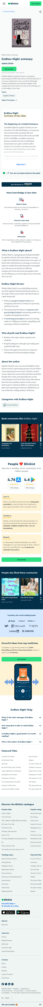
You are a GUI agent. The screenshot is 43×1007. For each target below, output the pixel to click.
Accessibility (6, 993)
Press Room (5, 978)
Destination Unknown (8, 778)
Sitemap (15, 989)
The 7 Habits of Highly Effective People (14, 820)
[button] (21, 718)
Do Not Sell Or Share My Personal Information (26, 993)
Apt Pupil (4, 764)
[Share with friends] (40, 12)
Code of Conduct (7, 974)
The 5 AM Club (6, 817)
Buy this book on (17, 184)
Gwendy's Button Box (9, 785)
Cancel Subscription (8, 951)
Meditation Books (7, 866)
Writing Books (6, 862)
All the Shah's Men (7, 760)
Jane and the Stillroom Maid (10, 789)
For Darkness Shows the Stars (11, 782)
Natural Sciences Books (9, 859)
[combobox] (8, 998)
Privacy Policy (18, 991)
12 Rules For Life (7, 828)
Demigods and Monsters (9, 774)
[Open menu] (4, 3)
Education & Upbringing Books (12, 877)
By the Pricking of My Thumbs (11, 767)
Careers (4, 967)
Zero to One (6, 835)
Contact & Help (7, 948)
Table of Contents (8, 100)
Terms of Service (7, 991)
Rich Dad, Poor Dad (8, 824)
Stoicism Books (6, 873)
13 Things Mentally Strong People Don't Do (14, 840)
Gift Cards (5, 944)
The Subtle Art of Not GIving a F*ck (13, 849)
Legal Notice (25, 989)
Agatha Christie (7, 63)
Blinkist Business (7, 940)
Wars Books (5, 888)
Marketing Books (7, 891)
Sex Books (5, 884)
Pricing (4, 937)
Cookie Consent (31, 991)
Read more (20, 164)
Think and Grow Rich (8, 846)
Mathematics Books (8, 869)
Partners (4, 971)
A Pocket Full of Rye (8, 756)
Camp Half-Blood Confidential (11, 771)
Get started (35, 4)
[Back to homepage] (13, 4)
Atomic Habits (6, 813)
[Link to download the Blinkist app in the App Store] (8, 912)
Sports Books (6, 880)
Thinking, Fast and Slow (9, 831)
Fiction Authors (9, 11)
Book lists (5, 925)
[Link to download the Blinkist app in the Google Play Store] (23, 912)
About (4, 963)
